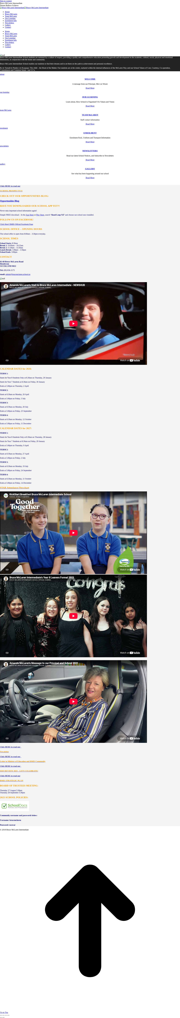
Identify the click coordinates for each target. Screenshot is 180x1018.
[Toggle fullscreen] (6, 1015)
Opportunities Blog (9, 201)
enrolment (4, 128)
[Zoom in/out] (8, 1015)
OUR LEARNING (90, 97)
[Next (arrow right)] (3, 1017)
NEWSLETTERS (90, 151)
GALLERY (90, 169)
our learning (4, 92)
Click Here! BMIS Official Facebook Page (16, 224)
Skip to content (6, 1)
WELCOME (90, 79)
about (2, 74)
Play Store (40, 215)
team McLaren (5, 110)
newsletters (4, 146)
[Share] (3, 1015)
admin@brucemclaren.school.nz (18, 274)
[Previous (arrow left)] (1, 1017)
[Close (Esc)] (1, 1015)
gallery (2, 164)
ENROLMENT (90, 133)
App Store (30, 215)
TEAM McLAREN (90, 115)
